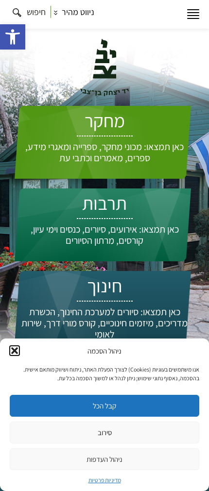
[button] (12, 37)
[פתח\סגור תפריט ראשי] (193, 14)
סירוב (105, 432)
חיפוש (35, 11)
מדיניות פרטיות (104, 480)
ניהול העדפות (104, 459)
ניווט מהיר (77, 11)
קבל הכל (104, 405)
